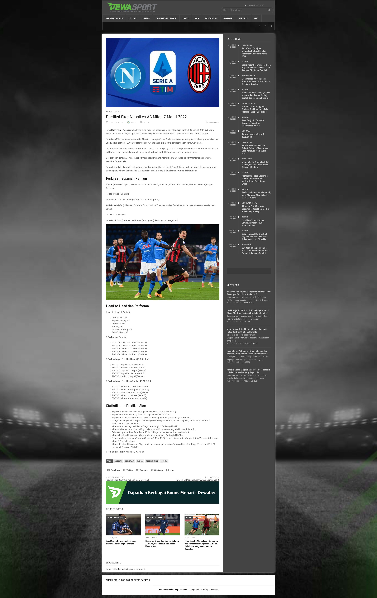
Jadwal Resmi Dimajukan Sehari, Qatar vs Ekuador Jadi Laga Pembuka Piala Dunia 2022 (255, 149)
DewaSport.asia (113, 130)
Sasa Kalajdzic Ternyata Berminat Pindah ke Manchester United (253, 123)
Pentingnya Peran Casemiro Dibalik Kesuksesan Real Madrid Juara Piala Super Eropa (255, 180)
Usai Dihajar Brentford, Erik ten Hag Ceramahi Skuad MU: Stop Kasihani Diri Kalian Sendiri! (256, 68)
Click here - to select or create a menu (128, 580)
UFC (256, 18)
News (188, 518)
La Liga (132, 18)
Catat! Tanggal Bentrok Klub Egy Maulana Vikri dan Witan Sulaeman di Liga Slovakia (255, 237)
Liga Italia (129, 461)
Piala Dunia (247, 45)
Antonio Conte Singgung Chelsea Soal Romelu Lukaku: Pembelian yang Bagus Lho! (255, 109)
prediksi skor (152, 461)
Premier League (114, 18)
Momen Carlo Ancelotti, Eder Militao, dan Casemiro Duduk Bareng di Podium (255, 165)
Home (109, 111)
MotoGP (228, 18)
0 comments (214, 122)
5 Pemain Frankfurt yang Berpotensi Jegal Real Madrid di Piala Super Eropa (255, 209)
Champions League (166, 18)
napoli (140, 461)
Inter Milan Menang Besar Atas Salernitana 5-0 (197, 480)
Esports (243, 18)
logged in (122, 569)
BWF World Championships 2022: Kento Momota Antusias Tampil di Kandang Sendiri (255, 251)
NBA (197, 18)
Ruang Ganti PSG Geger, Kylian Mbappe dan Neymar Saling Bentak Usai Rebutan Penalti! (256, 95)
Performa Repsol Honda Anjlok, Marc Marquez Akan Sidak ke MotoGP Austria (256, 195)
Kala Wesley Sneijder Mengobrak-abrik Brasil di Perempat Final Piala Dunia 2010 (254, 52)
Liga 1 (185, 18)
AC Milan (118, 461)
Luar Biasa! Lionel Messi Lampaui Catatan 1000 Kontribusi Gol (253, 223)
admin (133, 122)
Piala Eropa (247, 159)
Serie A (146, 18)
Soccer (245, 62)
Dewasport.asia (165, 590)
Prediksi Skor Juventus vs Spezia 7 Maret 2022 (127, 480)
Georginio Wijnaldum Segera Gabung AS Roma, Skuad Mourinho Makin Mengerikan (162, 544)
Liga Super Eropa (249, 203)
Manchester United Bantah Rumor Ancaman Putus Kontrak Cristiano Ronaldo (256, 81)
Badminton (211, 18)
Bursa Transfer (115, 518)
